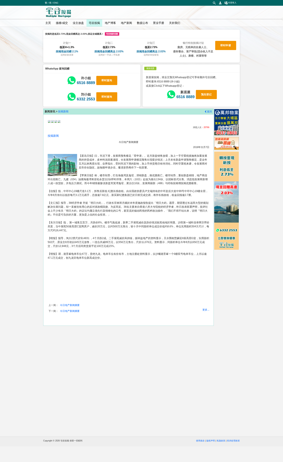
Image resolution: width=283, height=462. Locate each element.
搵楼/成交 (62, 23)
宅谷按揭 (94, 23)
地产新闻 (126, 23)
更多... (205, 309)
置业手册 (158, 23)
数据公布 (142, 23)
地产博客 (110, 23)
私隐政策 (221, 440)
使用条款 (200, 440)
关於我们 (174, 23)
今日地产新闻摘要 (70, 305)
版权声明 (210, 440)
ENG (55, 2)
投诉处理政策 (233, 440)
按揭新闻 (63, 111)
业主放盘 (78, 23)
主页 (48, 23)
